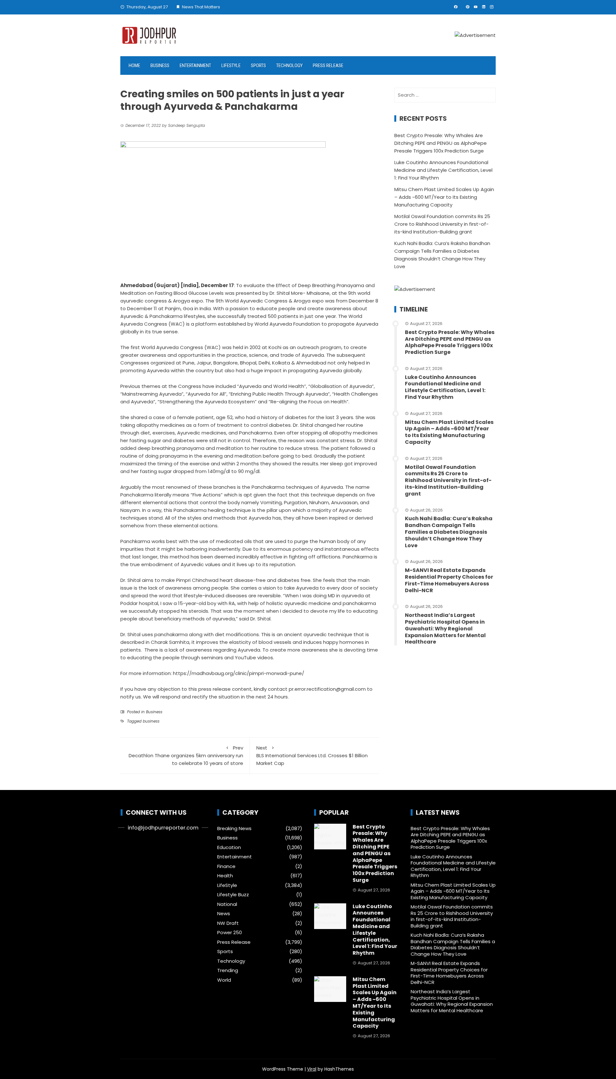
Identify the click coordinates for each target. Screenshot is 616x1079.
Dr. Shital (130, 634)
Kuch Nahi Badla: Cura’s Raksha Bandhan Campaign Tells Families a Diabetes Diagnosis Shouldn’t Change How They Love (448, 532)
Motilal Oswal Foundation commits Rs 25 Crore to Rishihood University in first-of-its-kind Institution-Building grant (442, 224)
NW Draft (228, 923)
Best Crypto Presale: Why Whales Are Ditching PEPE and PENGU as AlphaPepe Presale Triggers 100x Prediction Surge (440, 143)
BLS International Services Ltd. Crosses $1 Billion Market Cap (312, 755)
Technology (289, 65)
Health (225, 876)
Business (159, 65)
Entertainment (195, 65)
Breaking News (234, 828)
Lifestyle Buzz (233, 894)
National (227, 904)
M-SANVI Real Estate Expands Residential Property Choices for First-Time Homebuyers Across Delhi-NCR (449, 580)
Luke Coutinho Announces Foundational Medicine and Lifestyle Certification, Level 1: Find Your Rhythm (443, 170)
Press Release (328, 65)
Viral (311, 1069)
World (224, 980)
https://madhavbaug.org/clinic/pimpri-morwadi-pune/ (238, 673)
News (223, 913)
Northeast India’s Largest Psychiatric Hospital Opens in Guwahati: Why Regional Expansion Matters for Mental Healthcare (445, 628)
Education (229, 847)
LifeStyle (231, 65)
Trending (227, 970)
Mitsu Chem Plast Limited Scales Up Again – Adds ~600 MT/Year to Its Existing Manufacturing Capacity (444, 197)
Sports (258, 65)
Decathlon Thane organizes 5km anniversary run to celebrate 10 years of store (186, 755)
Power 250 (229, 932)
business (151, 721)
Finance (226, 866)
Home (134, 65)
